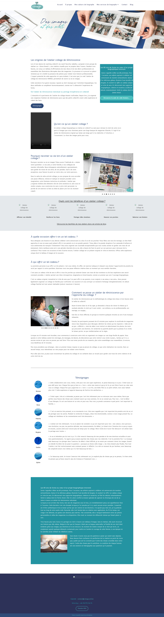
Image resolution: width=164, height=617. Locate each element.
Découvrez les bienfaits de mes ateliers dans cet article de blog (81, 224)
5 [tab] (110, 194)
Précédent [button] (85, 172)
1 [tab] (102, 194)
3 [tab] (106, 194)
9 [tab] (57, 328)
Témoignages (37, 106)
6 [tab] (112, 194)
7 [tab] (114, 194)
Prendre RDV (82, 608)
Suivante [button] (131, 172)
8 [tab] (55, 328)
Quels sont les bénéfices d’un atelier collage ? (82, 201)
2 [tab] (104, 194)
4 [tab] (108, 194)
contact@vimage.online (85, 599)
